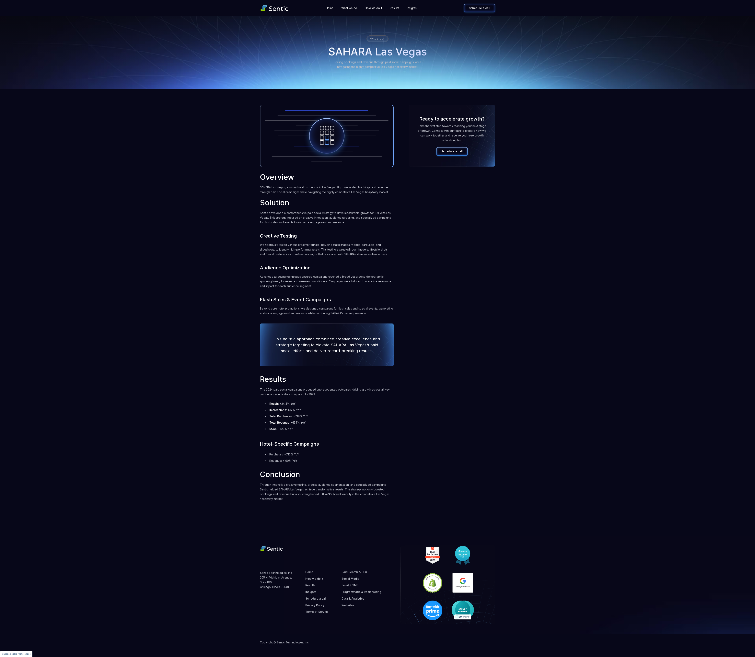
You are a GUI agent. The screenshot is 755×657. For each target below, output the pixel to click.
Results (394, 8)
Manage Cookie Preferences (16, 654)
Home (329, 8)
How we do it (373, 8)
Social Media (350, 578)
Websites (348, 605)
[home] (274, 8)
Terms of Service (317, 611)
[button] (349, 8)
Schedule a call (479, 8)
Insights (412, 8)
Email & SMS (350, 585)
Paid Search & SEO (354, 572)
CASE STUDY (377, 39)
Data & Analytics (353, 598)
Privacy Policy (314, 605)
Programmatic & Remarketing (361, 591)
